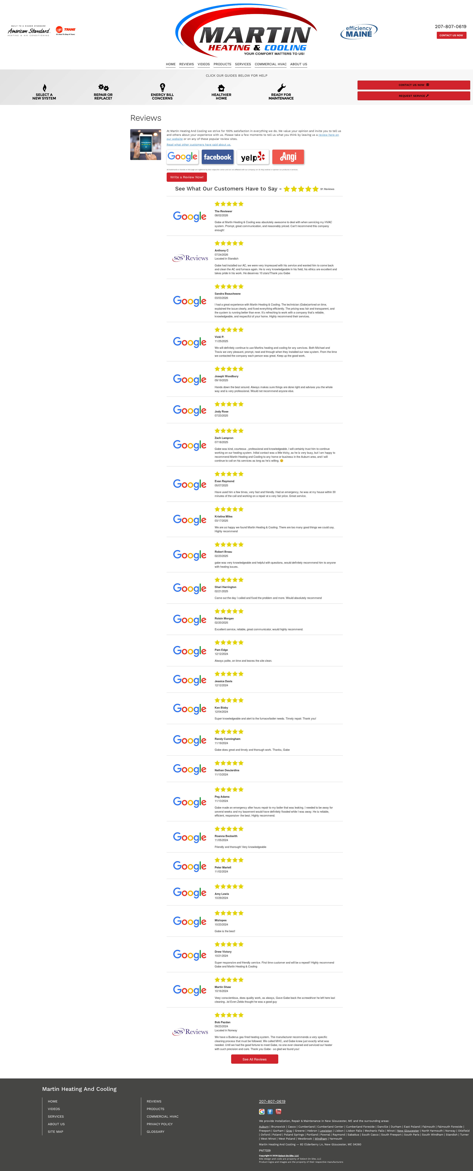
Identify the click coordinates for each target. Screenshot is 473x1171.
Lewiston (326, 1130)
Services (243, 64)
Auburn (264, 1126)
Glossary (155, 1131)
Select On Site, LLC (288, 1155)
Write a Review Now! (186, 177)
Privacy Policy (160, 1124)
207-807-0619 (272, 1101)
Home (171, 64)
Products (222, 64)
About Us (298, 64)
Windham (321, 1138)
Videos (204, 64)
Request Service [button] (412, 96)
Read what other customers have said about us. (199, 144)
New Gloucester (408, 1130)
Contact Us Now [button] (452, 35)
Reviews (186, 64)
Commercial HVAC (271, 64)
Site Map (55, 1131)
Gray (289, 1130)
